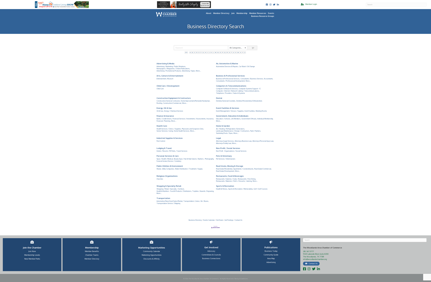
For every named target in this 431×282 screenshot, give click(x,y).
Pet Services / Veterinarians (225, 159)
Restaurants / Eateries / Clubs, (226, 179)
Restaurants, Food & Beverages (230, 176)
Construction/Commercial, (172, 103)
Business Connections (211, 258)
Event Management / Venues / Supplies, (230, 111)
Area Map (271, 258)
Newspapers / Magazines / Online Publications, (173, 69)
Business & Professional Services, (228, 79)
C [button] (194, 52)
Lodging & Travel (164, 148)
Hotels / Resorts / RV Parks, (166, 151)
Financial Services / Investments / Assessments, (189, 119)
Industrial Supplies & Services (170, 138)
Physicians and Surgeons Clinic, (193, 129)
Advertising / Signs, (188, 71)
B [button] (192, 52)
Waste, (159, 169)
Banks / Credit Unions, (164, 119)
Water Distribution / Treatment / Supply (189, 169)
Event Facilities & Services (227, 108)
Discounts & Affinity (151, 259)
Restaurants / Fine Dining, (247, 179)
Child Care (160, 89)
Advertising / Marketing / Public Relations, (171, 66)
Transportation (163, 198)
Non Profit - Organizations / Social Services (231, 151)
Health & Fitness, (222, 189)
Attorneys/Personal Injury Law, (263, 141)
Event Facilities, (250, 111)
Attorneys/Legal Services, (225, 141)
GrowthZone (243, 279)
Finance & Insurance (165, 116)
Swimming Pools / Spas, (224, 133)
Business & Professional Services (230, 76)
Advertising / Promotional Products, (169, 71)
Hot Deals (219, 220)
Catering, (249, 181)
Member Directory (221, 13)
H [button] (205, 52)
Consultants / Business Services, (251, 79)
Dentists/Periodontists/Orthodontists (249, 101)
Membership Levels (32, 255)
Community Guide (271, 255)
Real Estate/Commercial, (263, 169)
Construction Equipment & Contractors (174, 98)
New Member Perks (32, 259)
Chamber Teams (91, 255)
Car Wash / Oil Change (247, 66)
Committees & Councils (211, 255)
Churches (160, 179)
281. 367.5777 (308, 251)
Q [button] (224, 52)
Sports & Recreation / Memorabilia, (240, 189)
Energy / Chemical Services (173, 111)
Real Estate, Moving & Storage (229, 166)
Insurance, (210, 119)
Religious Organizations (167, 176)
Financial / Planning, (164, 121)
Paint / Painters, (255, 131)
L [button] (213, 52)
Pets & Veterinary (224, 156)
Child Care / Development (168, 86)
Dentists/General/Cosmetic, (226, 101)
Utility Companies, (168, 169)
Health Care (162, 126)
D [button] (196, 52)
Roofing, (160, 103)
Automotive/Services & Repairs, (227, 66)
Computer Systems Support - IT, (250, 89)
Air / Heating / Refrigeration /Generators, (230, 129)
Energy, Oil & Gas (164, 108)
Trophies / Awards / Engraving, (203, 191)
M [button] (215, 52)
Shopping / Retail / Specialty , (167, 189)
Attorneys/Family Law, (223, 143)
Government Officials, (249, 119)
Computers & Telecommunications (231, 86)
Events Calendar (209, 220)
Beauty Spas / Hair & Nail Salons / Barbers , (189, 159)
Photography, (209, 159)
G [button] (203, 52)
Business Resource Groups (262, 16)
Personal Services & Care (168, 156)
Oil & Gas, (160, 111)
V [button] (235, 52)
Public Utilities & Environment (170, 166)
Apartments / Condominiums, (243, 169)
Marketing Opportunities (152, 255)
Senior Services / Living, (165, 131)
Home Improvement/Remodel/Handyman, (195, 101)
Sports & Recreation (225, 186)
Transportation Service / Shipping (168, 203)
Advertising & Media (165, 63)
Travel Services (181, 151)
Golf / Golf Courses (260, 189)
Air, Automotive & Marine (227, 63)
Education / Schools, (223, 119)
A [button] (190, 52)
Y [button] (242, 52)
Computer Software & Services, (227, 89)
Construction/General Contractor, (168, 101)
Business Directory (195, 220)
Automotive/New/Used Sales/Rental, (170, 201)
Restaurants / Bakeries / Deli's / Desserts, (230, 181)
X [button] (240, 52)
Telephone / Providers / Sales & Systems (230, 93)
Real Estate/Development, (225, 171)
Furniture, (181, 189)
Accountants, (268, 79)
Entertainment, (162, 79)
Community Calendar (151, 251)
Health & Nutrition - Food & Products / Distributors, (174, 191)
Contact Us (238, 220)
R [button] (227, 52)
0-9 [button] (186, 52)
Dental (219, 98)
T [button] (231, 52)
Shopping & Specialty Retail (169, 186)
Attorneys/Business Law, (243, 141)
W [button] (238, 52)
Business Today (271, 251)
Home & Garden (223, 126)
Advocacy (211, 251)
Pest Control (161, 141)
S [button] (229, 52)
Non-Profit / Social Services (228, 148)
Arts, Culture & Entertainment (170, 76)
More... (198, 71)
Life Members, (236, 119)
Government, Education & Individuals (232, 116)
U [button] (233, 52)
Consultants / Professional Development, (230, 81)
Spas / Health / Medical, (165, 159)
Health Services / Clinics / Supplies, (169, 129)
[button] (311, 264)
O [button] (220, 52)
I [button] (207, 52)
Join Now (32, 251)
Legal (218, 138)
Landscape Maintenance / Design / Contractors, (233, 131)
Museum (170, 79)
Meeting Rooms (261, 111)
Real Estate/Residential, (224, 169)
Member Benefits (92, 251)
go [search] (253, 48)
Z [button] (244, 52)
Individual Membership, (265, 119)
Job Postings (229, 220)
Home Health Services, (182, 131)
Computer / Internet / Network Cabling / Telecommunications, (237, 91)
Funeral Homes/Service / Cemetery (169, 161)
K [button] (211, 52)
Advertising (271, 262)
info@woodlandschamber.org (315, 259)
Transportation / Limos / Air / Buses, (196, 201)
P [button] (222, 52)
